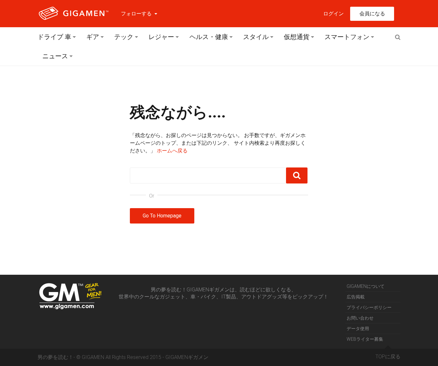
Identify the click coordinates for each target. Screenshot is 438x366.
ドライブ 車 (54, 37)
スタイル (256, 37)
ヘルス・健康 (209, 37)
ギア (92, 37)
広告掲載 (356, 296)
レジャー (161, 37)
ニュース (55, 56)
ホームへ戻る (172, 151)
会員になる (372, 14)
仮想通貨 (296, 37)
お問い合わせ (360, 318)
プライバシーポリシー (369, 307)
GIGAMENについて (365, 286)
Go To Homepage (162, 216)
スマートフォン (346, 37)
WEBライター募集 (365, 339)
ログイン (333, 14)
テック (123, 37)
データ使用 (358, 328)
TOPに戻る (387, 357)
